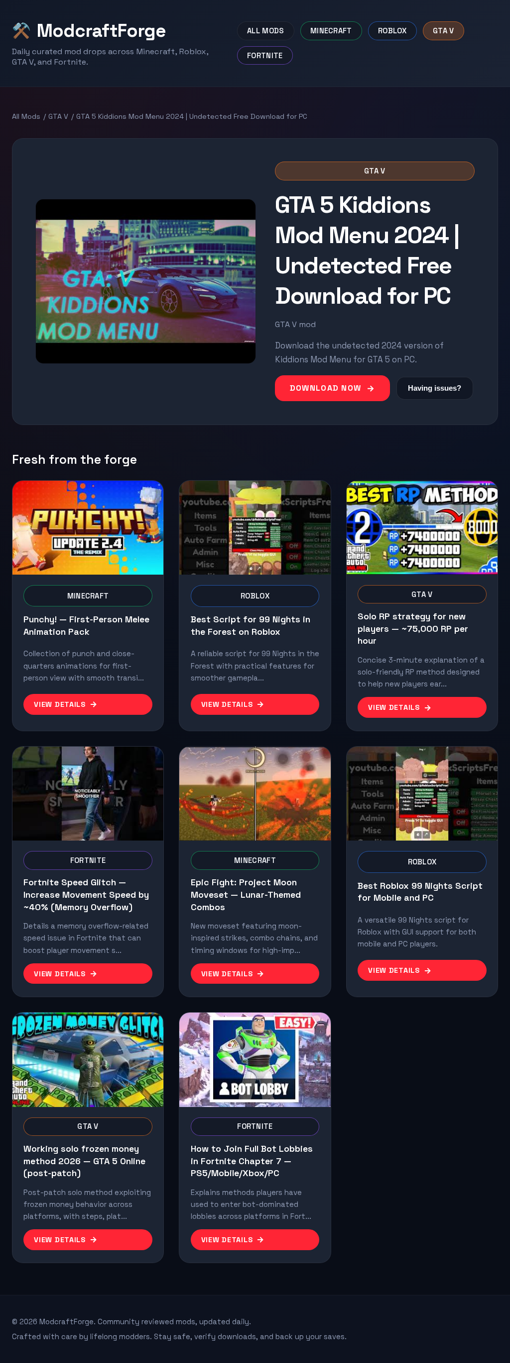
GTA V (58, 116)
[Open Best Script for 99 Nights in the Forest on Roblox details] (254, 528)
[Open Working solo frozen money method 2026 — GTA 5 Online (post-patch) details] (87, 1060)
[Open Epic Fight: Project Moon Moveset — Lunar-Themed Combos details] (254, 794)
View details (60, 704)
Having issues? (434, 388)
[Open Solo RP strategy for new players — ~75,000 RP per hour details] (422, 528)
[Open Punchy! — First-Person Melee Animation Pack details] (87, 528)
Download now (325, 388)
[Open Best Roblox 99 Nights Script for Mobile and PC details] (422, 794)
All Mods (26, 116)
